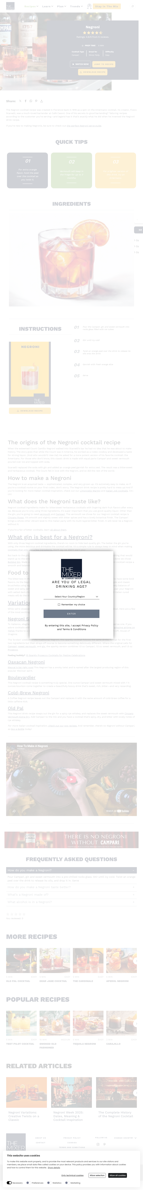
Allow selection (97, 1175)
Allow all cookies (117, 1175)
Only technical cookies (72, 1175)
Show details (54, 1167)
